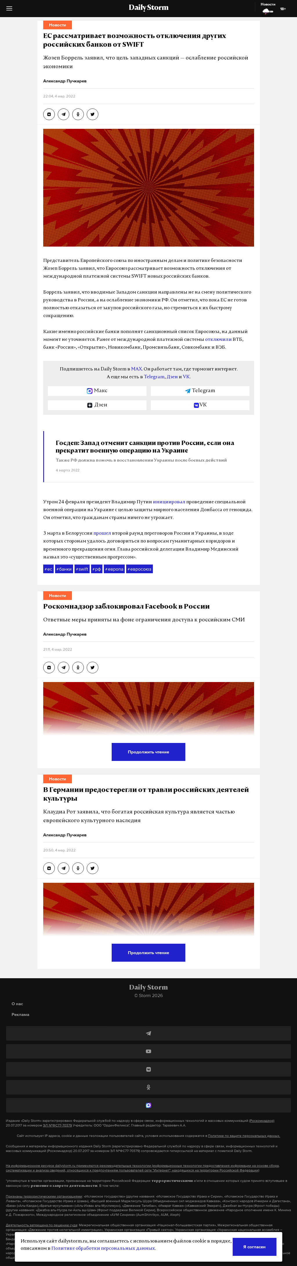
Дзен (172, 377)
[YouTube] (148, 1051)
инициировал (169, 502)
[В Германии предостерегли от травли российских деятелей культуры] (49, 868)
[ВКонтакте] (148, 1069)
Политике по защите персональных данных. (244, 1136)
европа (114, 568)
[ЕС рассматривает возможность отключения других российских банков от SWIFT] (49, 114)
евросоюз (139, 568)
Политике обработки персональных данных (103, 1248)
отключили (218, 339)
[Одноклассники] (148, 1087)
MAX (136, 369)
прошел (102, 533)
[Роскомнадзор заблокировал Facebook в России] (49, 667)
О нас (17, 1003)
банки (64, 568)
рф (97, 568)
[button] (9, 10)
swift (82, 568)
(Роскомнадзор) (261, 1121)
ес (48, 568)
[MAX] (148, 1105)
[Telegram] (148, 1033)
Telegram (154, 377)
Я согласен (254, 1246)
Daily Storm (148, 8)
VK (186, 377)
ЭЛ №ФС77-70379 (57, 1125)
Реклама (20, 1014)
